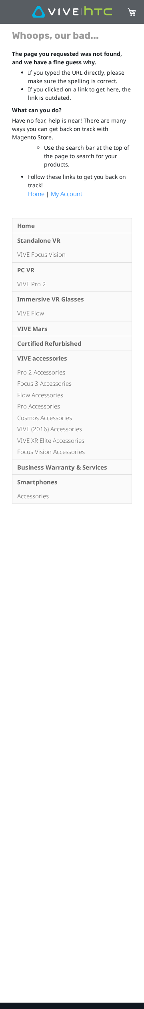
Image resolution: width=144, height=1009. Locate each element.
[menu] (72, 361)
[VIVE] (72, 12)
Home (37, 194)
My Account (66, 194)
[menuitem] (72, 225)
